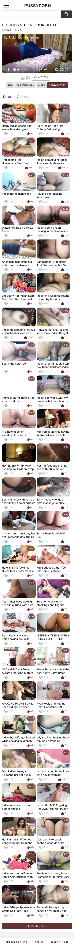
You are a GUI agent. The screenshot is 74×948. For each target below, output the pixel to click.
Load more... (37, 925)
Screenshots (25, 85)
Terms (39, 942)
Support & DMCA (16, 942)
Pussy (37, 5)
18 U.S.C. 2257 (59, 942)
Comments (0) (57, 85)
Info (10, 85)
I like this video (23, 78)
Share (41, 85)
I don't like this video (28, 78)
